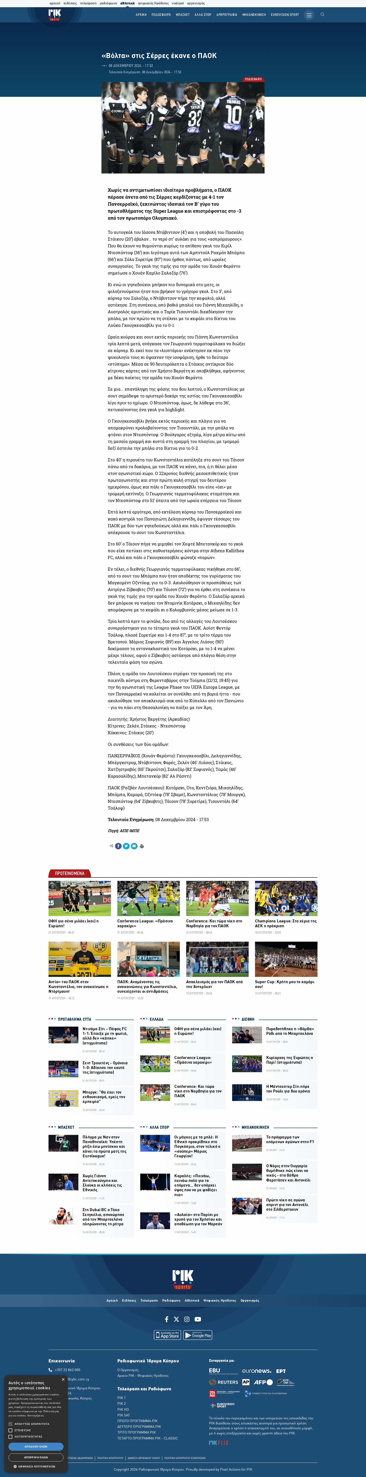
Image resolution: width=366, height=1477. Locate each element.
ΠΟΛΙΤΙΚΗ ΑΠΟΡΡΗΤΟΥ (110, 1458)
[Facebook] (167, 1320)
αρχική (55, 3)
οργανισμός (196, 3)
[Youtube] (198, 1320)
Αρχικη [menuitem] (141, 15)
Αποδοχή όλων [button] (36, 1446)
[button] (36, 1466)
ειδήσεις (70, 3)
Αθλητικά (192, 1300)
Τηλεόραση (149, 1300)
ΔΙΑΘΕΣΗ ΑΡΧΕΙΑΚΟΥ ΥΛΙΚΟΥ (144, 1458)
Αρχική (112, 1300)
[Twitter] (176, 1320)
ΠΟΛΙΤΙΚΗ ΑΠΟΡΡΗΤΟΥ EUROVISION (184, 1458)
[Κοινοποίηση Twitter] (126, 846)
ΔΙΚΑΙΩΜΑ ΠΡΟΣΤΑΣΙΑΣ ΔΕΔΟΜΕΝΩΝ (72, 1458)
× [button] (63, 1379)
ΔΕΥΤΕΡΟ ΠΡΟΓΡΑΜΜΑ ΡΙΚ (139, 1427)
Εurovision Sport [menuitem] (285, 15)
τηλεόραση (88, 3)
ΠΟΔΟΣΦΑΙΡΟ (253, 80)
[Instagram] (187, 1320)
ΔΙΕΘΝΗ (248, 1020)
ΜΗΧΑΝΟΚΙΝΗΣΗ (255, 1128)
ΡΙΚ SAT (123, 1415)
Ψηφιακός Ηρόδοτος (220, 1300)
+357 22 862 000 (67, 1370)
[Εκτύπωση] (141, 845)
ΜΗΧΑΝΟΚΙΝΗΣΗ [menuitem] (254, 15)
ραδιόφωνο (108, 3)
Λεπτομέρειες (35, 1415)
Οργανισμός (250, 1300)
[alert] (36, 1424)
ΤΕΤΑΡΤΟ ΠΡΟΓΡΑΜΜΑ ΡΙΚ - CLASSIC (147, 1438)
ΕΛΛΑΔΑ (156, 1020)
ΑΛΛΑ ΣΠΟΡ (159, 1128)
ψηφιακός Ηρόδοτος (153, 3)
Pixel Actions (230, 1469)
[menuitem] (322, 14)
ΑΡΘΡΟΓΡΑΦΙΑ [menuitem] (226, 15)
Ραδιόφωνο (171, 1300)
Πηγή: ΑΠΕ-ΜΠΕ (123, 830)
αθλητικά (127, 3)
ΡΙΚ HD (123, 1410)
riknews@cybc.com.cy (72, 1379)
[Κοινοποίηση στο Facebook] (118, 846)
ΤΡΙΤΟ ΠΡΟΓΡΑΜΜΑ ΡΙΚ (136, 1432)
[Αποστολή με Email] (134, 846)
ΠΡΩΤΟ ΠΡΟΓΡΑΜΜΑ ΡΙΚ (137, 1421)
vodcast (178, 3)
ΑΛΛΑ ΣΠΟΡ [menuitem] (203, 15)
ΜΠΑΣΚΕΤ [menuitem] (183, 15)
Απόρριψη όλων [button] (36, 1457)
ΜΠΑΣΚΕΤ (66, 1128)
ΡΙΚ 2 (121, 1404)
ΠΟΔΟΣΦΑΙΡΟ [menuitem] (161, 15)
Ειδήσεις (129, 1300)
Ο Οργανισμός (128, 1370)
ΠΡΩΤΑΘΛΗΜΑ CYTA (74, 1020)
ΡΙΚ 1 (121, 1398)
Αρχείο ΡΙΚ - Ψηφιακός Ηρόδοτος (143, 1376)
